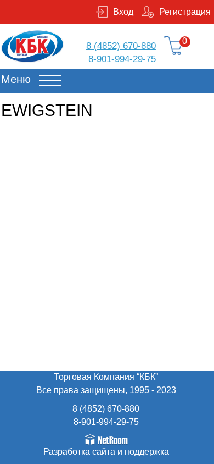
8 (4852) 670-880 (121, 46)
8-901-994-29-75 (122, 59)
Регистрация (185, 11)
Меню (16, 79)
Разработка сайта (79, 451)
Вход (123, 11)
